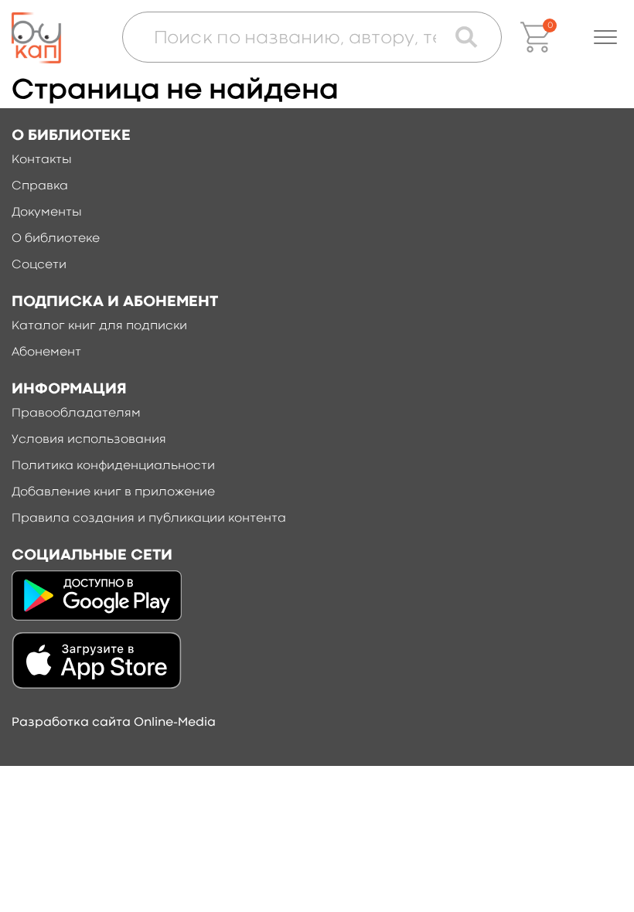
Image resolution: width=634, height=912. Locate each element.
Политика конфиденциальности (113, 466)
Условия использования (89, 439)
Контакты (42, 160)
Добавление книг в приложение (113, 492)
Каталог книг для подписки (99, 326)
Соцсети (39, 265)
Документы (47, 212)
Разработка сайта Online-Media (114, 722)
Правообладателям (76, 413)
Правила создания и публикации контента (149, 518)
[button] (605, 37)
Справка (40, 186)
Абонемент (46, 352)
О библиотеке (56, 238)
